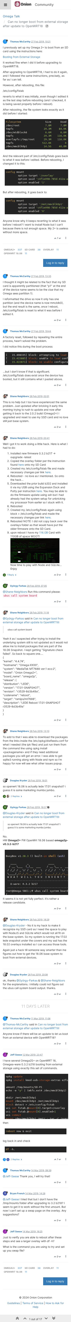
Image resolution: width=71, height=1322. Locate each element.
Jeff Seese (16, 1054)
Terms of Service (32, 1303)
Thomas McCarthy (20, 41)
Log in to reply (55, 262)
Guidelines (13, 1303)
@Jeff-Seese (11, 1176)
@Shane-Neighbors (15, 591)
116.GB (43, 532)
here (21, 464)
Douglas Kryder (18, 780)
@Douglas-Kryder (14, 813)
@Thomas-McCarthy (15, 1024)
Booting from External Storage (21, 56)
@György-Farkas (13, 618)
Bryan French (17, 1193)
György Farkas (18, 585)
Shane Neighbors (19, 396)
